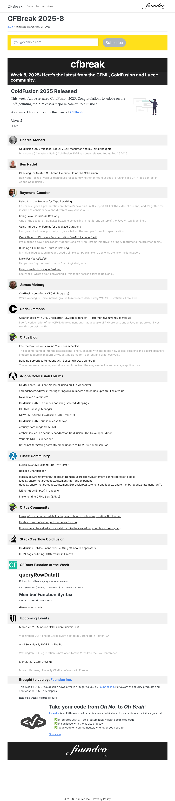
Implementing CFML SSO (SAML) (39, 496)
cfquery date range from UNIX (38, 427)
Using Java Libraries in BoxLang (39, 216)
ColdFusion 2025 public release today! (43, 421)
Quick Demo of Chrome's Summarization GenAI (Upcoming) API (58, 237)
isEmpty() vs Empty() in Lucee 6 (39, 490)
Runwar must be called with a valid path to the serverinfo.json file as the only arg (69, 528)
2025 (10, 26)
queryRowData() (39, 575)
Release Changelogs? (32, 470)
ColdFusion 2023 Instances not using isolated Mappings (54, 403)
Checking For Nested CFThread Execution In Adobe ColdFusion (58, 173)
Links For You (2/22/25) (33, 258)
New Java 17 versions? (33, 397)
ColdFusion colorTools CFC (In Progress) (44, 293)
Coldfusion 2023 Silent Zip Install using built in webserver (55, 385)
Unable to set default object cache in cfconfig (48, 522)
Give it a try (55, 734)
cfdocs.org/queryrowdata (30, 606)
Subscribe (33, 6)
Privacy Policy (102, 799)
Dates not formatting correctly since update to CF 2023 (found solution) (64, 445)
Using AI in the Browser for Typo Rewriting (45, 201)
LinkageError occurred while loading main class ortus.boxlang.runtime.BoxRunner (70, 516)
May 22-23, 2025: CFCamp (35, 661)
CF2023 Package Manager (35, 409)
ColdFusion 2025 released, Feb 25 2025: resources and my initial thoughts (65, 148)
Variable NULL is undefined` (37, 439)
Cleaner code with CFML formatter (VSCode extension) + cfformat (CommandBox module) (75, 317)
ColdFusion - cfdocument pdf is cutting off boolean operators (57, 548)
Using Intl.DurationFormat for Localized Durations (50, 226)
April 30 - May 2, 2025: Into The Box (41, 644)
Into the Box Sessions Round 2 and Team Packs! (49, 346)
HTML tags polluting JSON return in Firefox (46, 554)
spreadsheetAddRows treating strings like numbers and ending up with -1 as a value (71, 391)
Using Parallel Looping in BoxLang (40, 269)
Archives (47, 6)
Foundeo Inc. (61, 680)
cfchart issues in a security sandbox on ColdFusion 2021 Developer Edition (65, 433)
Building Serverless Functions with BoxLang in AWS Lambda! (57, 360)
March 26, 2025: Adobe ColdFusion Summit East (49, 627)
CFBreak (15, 6)
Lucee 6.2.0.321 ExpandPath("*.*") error (44, 464)
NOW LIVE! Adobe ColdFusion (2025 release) (47, 415)
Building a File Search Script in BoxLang (44, 248)
